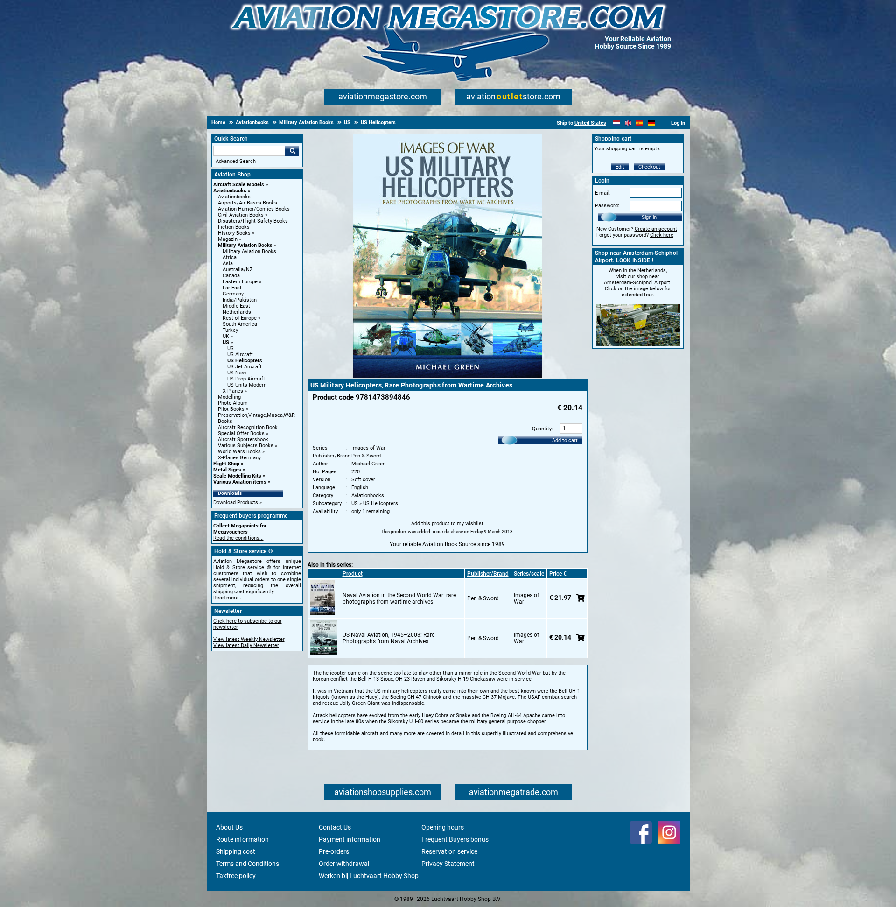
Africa (230, 257)
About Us (229, 827)
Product (353, 573)
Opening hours (442, 827)
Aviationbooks (229, 191)
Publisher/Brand (488, 573)
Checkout (649, 167)
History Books (234, 233)
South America (240, 324)
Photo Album (233, 403)
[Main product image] (447, 376)
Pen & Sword (366, 456)
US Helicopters (244, 361)
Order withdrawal (344, 863)
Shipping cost (235, 851)
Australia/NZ (238, 270)
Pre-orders (334, 851)
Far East (232, 288)
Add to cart (565, 440)
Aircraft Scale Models (238, 185)
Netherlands (237, 312)
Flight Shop (226, 464)
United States (590, 123)
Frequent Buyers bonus (455, 839)
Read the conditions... (238, 538)
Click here (661, 235)
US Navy (236, 373)
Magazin (228, 239)
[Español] (639, 123)
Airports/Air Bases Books (247, 203)
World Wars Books (239, 452)
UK (226, 336)
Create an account (656, 229)
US (226, 342)
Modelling (229, 397)
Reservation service (449, 851)
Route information (242, 839)
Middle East (236, 306)
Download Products (235, 502)
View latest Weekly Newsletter (249, 639)
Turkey (230, 330)
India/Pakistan (240, 300)
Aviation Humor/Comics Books (254, 209)
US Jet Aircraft (244, 367)
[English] (628, 123)
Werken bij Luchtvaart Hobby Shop (369, 875)
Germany (233, 294)
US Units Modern (246, 385)
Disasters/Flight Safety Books (253, 221)
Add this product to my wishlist (447, 523)
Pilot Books (231, 409)
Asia (228, 263)
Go (292, 151)
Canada (231, 276)
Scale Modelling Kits (237, 476)
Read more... (228, 598)
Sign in (649, 217)
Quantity (542, 429)
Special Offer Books (241, 433)
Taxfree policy (236, 875)
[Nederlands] (616, 123)
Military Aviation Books (245, 245)
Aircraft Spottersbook (243, 439)
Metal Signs (227, 470)
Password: (607, 206)
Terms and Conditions (247, 863)
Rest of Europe (240, 318)
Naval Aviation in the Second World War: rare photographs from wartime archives (399, 598)
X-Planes (233, 391)
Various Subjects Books (245, 446)
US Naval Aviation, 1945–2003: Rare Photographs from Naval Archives (388, 638)
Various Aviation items (239, 482)
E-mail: (603, 193)
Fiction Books (234, 227)
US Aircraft (240, 355)
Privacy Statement (448, 863)
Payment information (349, 839)
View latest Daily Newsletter (246, 645)
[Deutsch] (651, 123)
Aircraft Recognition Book (248, 427)
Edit (620, 167)
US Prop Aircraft (246, 379)
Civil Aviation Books (241, 215)
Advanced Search (236, 161)
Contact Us (335, 827)
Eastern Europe (240, 282)
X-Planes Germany (239, 458)
